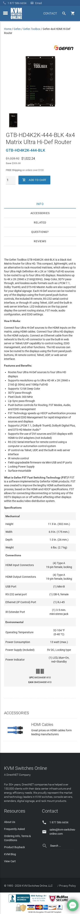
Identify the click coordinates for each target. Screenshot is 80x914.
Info (40, 204)
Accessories (40, 213)
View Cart (10, 861)
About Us (9, 822)
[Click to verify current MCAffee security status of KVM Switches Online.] (59, 902)
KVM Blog (10, 854)
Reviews (40, 241)
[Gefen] (63, 51)
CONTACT (50, 13)
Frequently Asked (14, 829)
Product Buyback (14, 847)
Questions (39, 231)
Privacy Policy (67, 885)
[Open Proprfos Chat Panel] (72, 905)
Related (40, 222)
